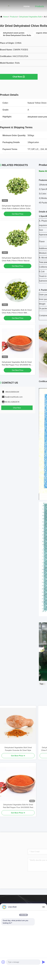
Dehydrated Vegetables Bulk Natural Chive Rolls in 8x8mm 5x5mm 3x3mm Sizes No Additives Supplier (17, 208)
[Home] (10, 6)
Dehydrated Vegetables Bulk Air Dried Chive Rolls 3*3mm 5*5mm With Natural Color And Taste (17, 312)
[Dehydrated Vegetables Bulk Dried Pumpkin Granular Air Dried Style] (18, 726)
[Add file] (3, 962)
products (13, 17)
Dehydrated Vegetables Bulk (30, 17)
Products (39, 6)
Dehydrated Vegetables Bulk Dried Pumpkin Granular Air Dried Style (18, 748)
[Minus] (43, 906)
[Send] (43, 962)
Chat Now (17, 77)
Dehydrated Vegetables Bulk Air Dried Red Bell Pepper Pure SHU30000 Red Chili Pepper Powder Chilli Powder (17, 365)
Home (27, 6)
